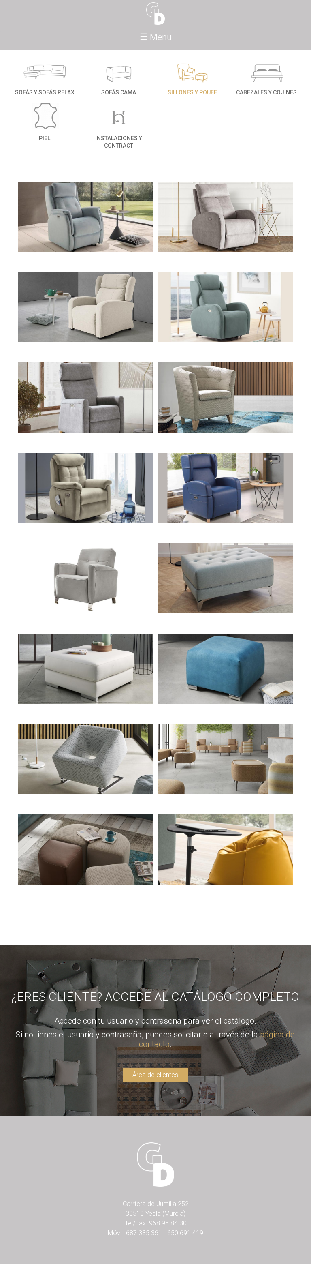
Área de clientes (155, 1075)
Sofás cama (118, 92)
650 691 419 (185, 1233)
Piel (44, 138)
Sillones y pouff (192, 92)
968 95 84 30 (168, 1223)
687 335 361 (144, 1233)
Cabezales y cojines (266, 92)
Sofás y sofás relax (45, 92)
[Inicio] (155, 13)
